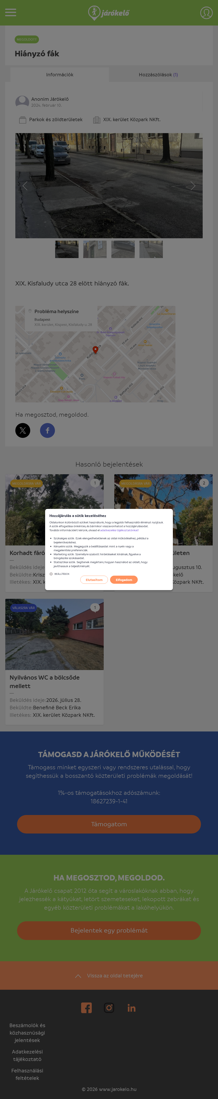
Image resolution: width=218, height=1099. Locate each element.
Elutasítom (94, 580)
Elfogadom (124, 580)
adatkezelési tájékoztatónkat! (119, 530)
